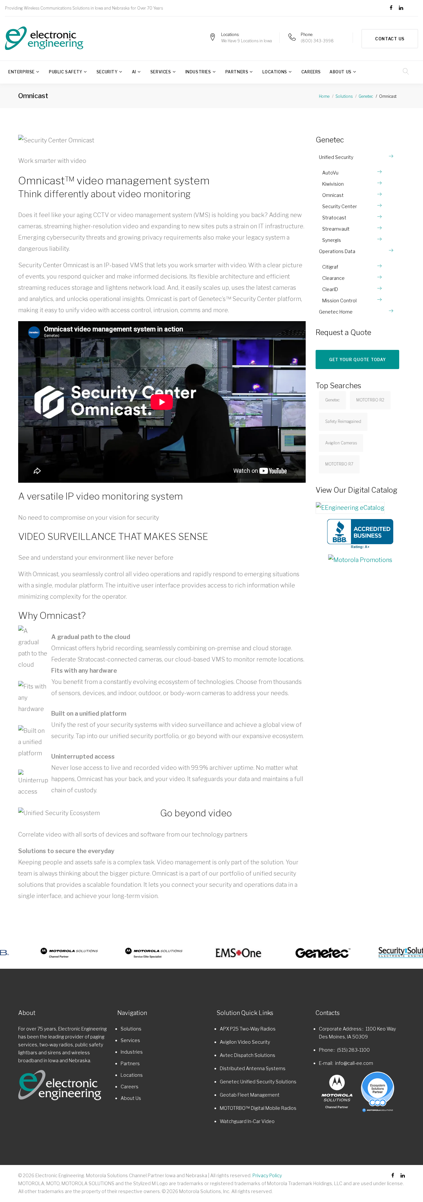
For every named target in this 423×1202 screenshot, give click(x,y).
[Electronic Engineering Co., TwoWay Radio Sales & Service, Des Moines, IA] (360, 534)
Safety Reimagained (343, 421)
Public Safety (65, 71)
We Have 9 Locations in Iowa (246, 40)
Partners (237, 71)
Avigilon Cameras (341, 442)
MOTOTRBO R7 (339, 464)
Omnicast (333, 195)
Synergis (331, 240)
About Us (340, 71)
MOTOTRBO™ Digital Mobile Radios (258, 1108)
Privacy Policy (267, 1175)
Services (160, 71)
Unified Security (336, 157)
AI (134, 71)
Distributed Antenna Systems (253, 1068)
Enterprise (21, 71)
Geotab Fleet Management (250, 1095)
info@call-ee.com (354, 1063)
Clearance (333, 278)
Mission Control (339, 300)
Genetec (366, 96)
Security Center (339, 206)
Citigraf (330, 267)
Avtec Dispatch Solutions (247, 1055)
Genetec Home (336, 312)
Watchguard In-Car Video (247, 1121)
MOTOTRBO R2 (370, 399)
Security (107, 71)
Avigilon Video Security (245, 1042)
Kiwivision (333, 184)
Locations (274, 71)
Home (324, 96)
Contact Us (389, 38)
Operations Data (337, 251)
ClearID (330, 289)
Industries (198, 71)
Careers (311, 71)
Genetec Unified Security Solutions (258, 1081)
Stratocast (334, 217)
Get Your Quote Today (357, 359)
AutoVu (330, 172)
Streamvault (336, 229)
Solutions (344, 96)
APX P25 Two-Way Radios (248, 1029)
